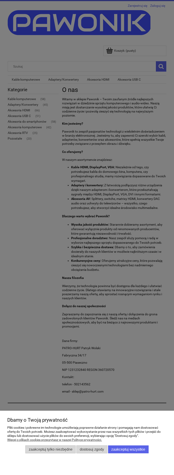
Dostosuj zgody (92, 449)
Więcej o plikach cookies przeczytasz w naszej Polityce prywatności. (54, 440)
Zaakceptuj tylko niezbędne (50, 449)
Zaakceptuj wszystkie (128, 449)
